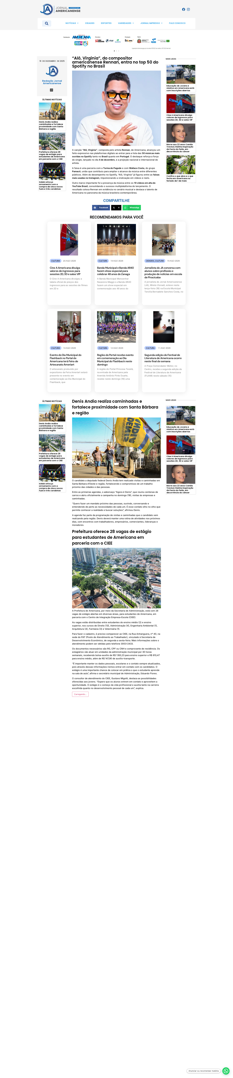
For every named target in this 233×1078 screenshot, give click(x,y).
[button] (101, 207)
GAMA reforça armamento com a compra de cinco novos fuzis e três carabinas (51, 185)
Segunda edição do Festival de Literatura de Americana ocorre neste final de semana (163, 358)
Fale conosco (177, 23)
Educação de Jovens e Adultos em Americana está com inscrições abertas (180, 88)
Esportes (106, 23)
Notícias (71, 23)
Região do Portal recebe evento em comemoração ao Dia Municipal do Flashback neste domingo (115, 359)
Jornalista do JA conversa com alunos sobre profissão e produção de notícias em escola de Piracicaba (163, 272)
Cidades (89, 23)
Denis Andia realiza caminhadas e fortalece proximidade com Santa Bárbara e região (51, 125)
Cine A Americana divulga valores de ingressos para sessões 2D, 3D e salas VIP (179, 117)
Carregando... (80, 694)
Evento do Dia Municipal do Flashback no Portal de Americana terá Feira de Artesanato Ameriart (65, 359)
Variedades (124, 23)
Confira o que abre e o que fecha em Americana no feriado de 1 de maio (179, 178)
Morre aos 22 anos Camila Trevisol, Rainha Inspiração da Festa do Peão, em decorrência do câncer (179, 148)
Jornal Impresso (150, 23)
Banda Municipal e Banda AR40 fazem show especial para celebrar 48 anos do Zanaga (115, 271)
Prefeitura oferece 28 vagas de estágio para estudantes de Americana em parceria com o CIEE (52, 155)
